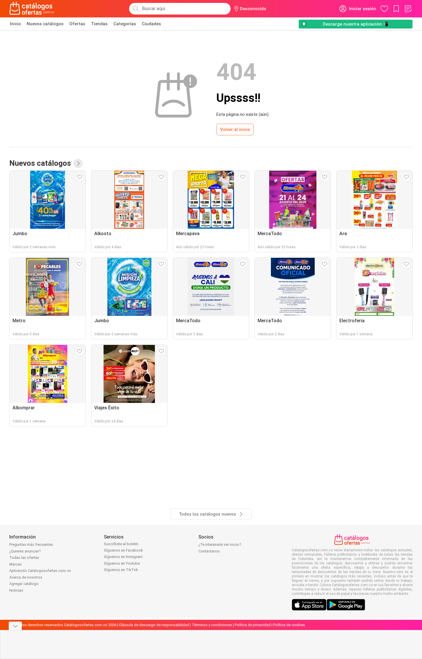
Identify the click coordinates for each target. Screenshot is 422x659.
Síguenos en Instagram (123, 556)
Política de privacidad (253, 625)
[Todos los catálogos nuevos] (78, 163)
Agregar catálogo (24, 583)
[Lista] (408, 8)
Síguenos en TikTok (121, 570)
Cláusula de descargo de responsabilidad (154, 625)
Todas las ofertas (24, 557)
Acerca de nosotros (25, 577)
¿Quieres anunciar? (25, 551)
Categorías (124, 23)
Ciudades (151, 23)
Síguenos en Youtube (122, 563)
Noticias (16, 590)
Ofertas (77, 23)
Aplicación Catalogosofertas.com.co (40, 570)
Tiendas (99, 23)
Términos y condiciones (212, 625)
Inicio (15, 23)
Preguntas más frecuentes (31, 544)
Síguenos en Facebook (123, 550)
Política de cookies (289, 625)
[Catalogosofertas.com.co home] (32, 8)
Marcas (15, 564)
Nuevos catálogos (45, 23)
